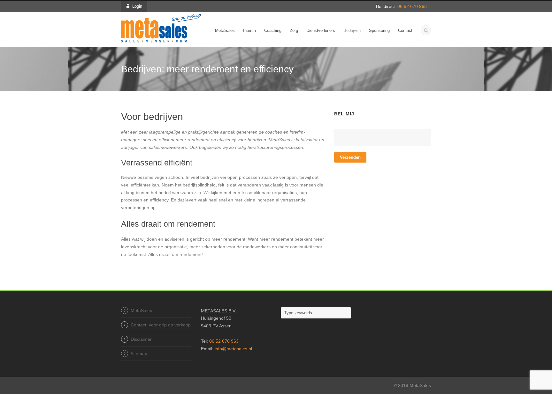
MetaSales (225, 30)
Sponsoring (379, 30)
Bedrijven (352, 30)
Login (137, 6)
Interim (249, 30)
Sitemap (139, 353)
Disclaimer (141, 339)
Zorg (294, 30)
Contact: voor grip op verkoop (161, 324)
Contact (405, 30)
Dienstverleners (320, 30)
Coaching (272, 30)
